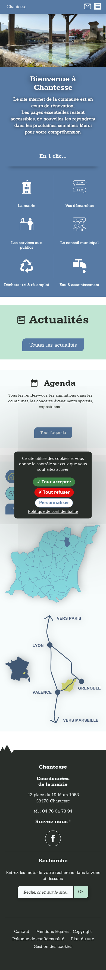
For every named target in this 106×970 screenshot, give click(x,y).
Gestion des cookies (53, 946)
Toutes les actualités (53, 345)
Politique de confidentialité (38, 938)
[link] (87, 6)
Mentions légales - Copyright (64, 931)
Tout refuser (56, 492)
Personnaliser (54, 503)
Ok (81, 891)
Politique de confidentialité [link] (53, 511)
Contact (21, 931)
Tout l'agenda (53, 432)
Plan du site (82, 938)
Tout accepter (55, 482)
